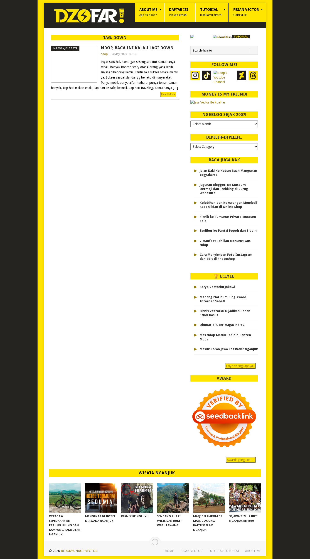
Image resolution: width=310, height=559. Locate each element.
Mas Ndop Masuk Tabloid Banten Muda (225, 337)
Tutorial (210, 12)
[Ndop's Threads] (253, 77)
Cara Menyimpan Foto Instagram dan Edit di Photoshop (226, 257)
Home (169, 551)
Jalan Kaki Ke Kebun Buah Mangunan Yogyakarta (228, 173)
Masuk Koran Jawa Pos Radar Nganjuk (229, 349)
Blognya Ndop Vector (79, 551)
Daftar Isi (178, 12)
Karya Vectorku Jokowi (217, 287)
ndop (104, 54)
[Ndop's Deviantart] (241, 77)
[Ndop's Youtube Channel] (224, 77)
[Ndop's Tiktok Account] (206, 77)
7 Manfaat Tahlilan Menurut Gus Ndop (225, 243)
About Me (148, 12)
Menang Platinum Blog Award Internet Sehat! (223, 299)
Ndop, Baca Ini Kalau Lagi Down (137, 47)
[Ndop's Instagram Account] (195, 77)
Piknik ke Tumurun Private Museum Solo (228, 219)
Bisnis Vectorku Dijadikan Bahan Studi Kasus (225, 313)
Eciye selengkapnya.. (240, 366)
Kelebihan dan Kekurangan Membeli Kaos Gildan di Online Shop (228, 205)
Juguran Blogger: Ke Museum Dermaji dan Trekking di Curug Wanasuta (224, 189)
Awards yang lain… (241, 460)
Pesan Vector (246, 12)
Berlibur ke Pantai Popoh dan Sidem (228, 230)
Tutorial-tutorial (223, 551)
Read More (168, 94)
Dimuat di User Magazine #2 (222, 325)
